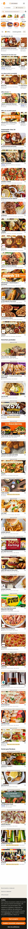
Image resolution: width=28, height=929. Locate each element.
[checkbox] (4, 25)
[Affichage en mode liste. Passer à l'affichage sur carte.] (25, 12)
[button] (3, 3)
